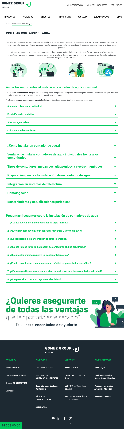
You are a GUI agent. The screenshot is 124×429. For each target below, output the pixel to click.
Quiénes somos (101, 17)
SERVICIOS (70, 360)
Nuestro (13, 367)
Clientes (45, 17)
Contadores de (44, 367)
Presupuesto (64, 17)
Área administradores (97, 5)
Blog (119, 17)
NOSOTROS (11, 360)
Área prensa (116, 5)
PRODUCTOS (41, 360)
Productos (9, 17)
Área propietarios (75, 5)
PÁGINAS (102, 360)
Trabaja (16, 383)
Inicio (8, 24)
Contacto (83, 17)
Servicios (28, 17)
